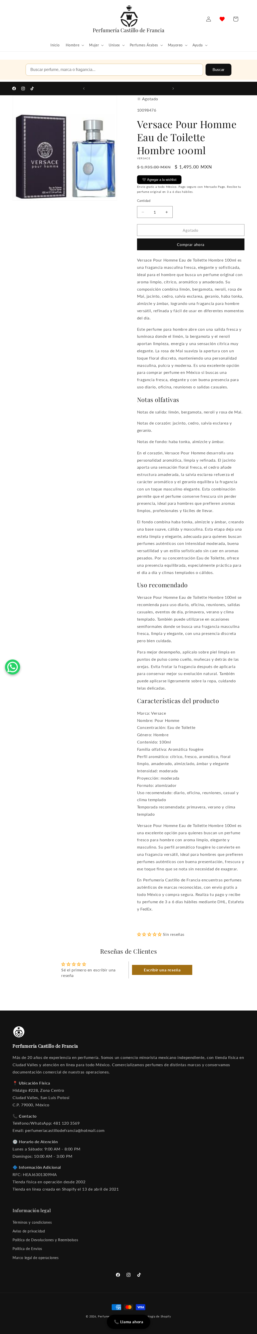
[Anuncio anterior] (83, 88)
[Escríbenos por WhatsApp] (12, 667)
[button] (74, 45)
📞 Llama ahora (128, 1321)
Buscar (218, 69)
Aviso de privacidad (29, 1231)
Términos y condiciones (32, 1222)
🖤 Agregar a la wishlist (159, 180)
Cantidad (143, 201)
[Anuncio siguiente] (173, 88)
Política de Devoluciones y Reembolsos (45, 1240)
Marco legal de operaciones (36, 1258)
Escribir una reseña (162, 969)
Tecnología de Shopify (156, 1316)
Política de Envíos (27, 1248)
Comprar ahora (190, 244)
